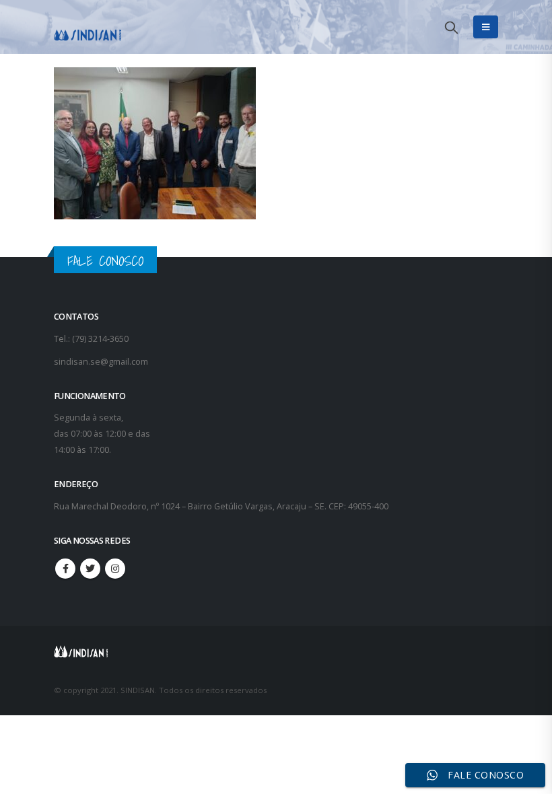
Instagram (115, 568)
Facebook (65, 568)
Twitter (90, 568)
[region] (377, 688)
